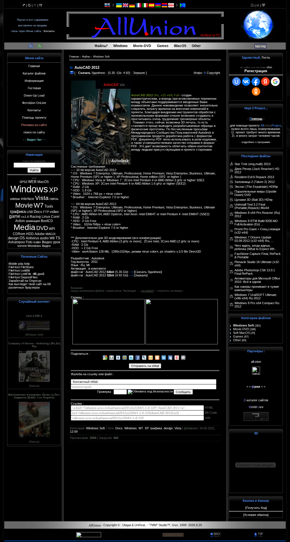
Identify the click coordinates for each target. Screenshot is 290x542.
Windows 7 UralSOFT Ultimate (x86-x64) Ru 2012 (255, 296)
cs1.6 (25, 216)
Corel (55, 217)
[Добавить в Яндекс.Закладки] (176, 357)
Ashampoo (16, 242)
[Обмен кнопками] (256, 419)
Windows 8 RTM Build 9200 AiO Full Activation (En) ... (256, 222)
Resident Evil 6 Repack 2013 (254, 177)
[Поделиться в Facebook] (137, 357)
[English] (125, 5)
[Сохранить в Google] (105, 357)
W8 (52, 238)
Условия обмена (256, 515)
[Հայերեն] (164, 5)
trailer (37, 242)
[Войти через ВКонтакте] (246, 81)
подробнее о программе (256, 142)
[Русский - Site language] (107, 5)
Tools (48, 206)
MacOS (43, 182)
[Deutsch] (132, 5)
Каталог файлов (34, 73)
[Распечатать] (183, 357)
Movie (24, 205)
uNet (269, 67)
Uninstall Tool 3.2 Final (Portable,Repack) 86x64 (251, 206)
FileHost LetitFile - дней (26, 274)
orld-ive (256, 407)
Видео (46, 245)
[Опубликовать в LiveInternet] (111, 357)
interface (27, 199)
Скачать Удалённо (148, 272)
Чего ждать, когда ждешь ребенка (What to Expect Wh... (255, 247)
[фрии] (256, 373)
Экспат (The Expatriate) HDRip (256, 186)
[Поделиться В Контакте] (118, 357)
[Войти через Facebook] (255, 81)
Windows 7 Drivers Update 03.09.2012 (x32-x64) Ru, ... (253, 239)
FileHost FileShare (21, 267)
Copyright (213, 72)
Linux (46, 217)
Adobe (40, 234)
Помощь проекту (34, 117)
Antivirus (32, 238)
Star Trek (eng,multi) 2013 (252, 164)
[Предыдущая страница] (215, 534)
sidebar (15, 198)
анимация (33, 221)
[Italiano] (145, 5)
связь (54, 199)
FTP (46, 212)
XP (53, 190)
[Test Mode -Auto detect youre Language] (182, 5)
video (54, 212)
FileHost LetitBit (19, 270)
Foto (29, 242)
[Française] (138, 5)
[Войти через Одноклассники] (256, 91)
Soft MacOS (241, 332)
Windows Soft (101, 56)
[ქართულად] (171, 5)
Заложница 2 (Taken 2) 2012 (254, 181)
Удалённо (91, 72)
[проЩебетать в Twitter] (131, 357)
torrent (22, 245)
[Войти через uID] (236, 81)
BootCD (47, 221)
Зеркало (139, 72)
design (13, 238)
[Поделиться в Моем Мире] (124, 357)
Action (20, 221)
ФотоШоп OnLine (34, 102)
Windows (29, 189)
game (14, 216)
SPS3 (23, 181)
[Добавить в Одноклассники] (150, 357)
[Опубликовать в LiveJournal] (144, 357)
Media (24, 227)
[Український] (119, 5)
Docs (38, 212)
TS (58, 238)
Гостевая (34, 88)
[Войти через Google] (275, 81)
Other (237, 340)
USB (30, 212)
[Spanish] (151, 5)
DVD (42, 228)
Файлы (86, 56)
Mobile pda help (19, 263)
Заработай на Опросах (25, 280)
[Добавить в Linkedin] (163, 357)
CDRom (19, 234)
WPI (52, 229)
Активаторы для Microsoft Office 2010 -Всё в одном (257, 280)
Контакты (49, 31)
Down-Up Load (34, 95)
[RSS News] (40, 47)
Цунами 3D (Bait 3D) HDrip (253, 199)
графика (18, 211)
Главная (34, 66)
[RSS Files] (31, 47)
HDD (30, 234)
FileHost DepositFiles (23, 277)
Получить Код (256, 507)
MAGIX (51, 234)
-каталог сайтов (256, 400)
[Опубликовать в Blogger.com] (157, 357)
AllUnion (94, 525)
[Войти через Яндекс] (265, 81)
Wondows (34, 245)
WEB (32, 182)
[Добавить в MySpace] (170, 357)
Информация (34, 80)
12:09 (74, 431)
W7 (39, 205)
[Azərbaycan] (158, 5)
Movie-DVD (241, 329)
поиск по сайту (34, 132)
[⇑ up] (259, 534)
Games (238, 336)
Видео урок (51, 242)
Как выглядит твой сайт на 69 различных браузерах (29, 285)
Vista (42, 198)
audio (44, 238)
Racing (35, 217)
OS (22, 238)
